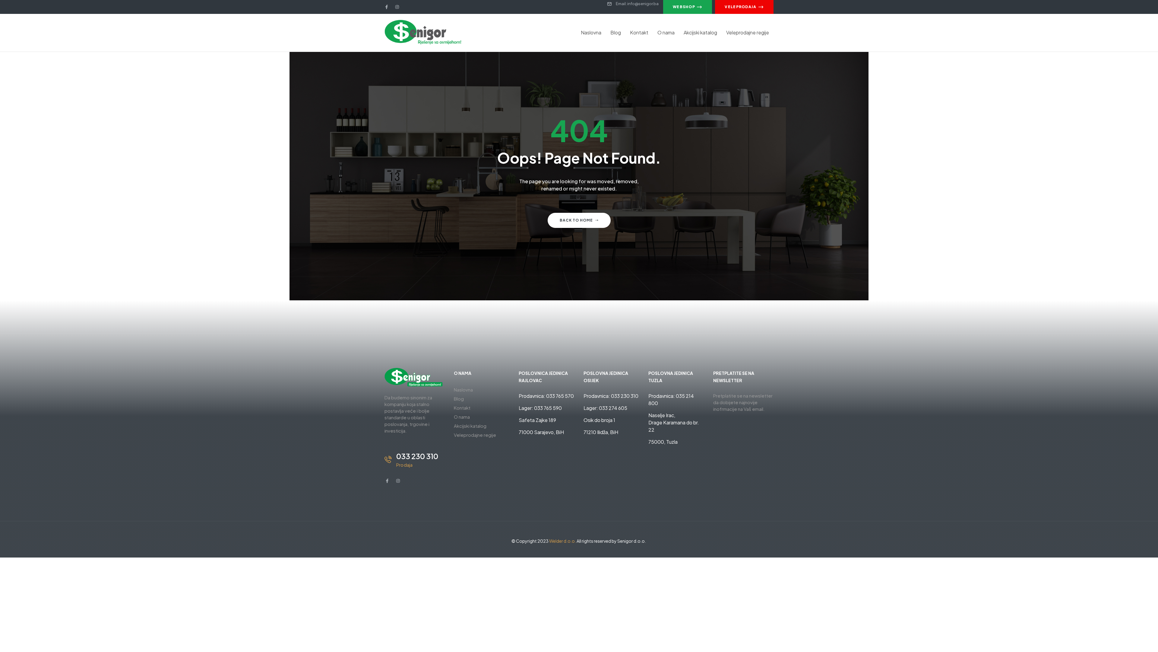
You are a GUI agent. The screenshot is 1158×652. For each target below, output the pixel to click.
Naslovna (591, 32)
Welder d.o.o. (562, 541)
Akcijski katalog (700, 32)
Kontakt (639, 32)
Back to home (576, 220)
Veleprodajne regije (747, 32)
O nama (666, 32)
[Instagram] (397, 7)
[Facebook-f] (386, 7)
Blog (615, 32)
